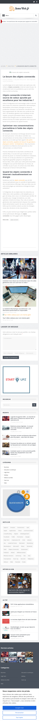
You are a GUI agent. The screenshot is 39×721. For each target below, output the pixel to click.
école (23, 562)
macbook (21, 543)
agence (6, 527)
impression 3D (16, 540)
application (12, 530)
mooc (22, 546)
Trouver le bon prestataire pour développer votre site (20, 635)
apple (5, 530)
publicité (6, 552)
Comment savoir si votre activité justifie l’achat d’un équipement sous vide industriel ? (22, 452)
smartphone (7, 559)
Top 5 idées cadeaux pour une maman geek (16, 318)
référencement (21, 552)
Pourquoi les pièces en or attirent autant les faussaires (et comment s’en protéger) (23, 444)
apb (28, 527)
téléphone (30, 559)
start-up (15, 559)
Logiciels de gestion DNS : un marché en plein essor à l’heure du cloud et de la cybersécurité (22, 418)
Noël (5, 549)
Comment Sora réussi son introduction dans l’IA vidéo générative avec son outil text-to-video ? (19, 281)
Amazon (12, 527)
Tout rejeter (19, 717)
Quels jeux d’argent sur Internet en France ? (23, 612)
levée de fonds (12, 543)
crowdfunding (8, 533)
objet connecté (14, 219)
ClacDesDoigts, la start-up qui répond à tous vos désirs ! (22, 627)
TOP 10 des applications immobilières (22, 604)
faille (13, 537)
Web (5, 483)
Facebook (6, 537)
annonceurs (20, 527)
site (29, 555)
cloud (19, 530)
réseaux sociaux (8, 555)
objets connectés (20, 180)
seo (24, 555)
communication (28, 530)
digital (16, 533)
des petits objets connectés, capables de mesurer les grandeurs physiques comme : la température (19, 142)
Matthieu (10, 79)
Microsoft (16, 546)
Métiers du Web (8, 477)
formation (20, 537)
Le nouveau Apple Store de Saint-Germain (23, 619)
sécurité (23, 559)
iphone (29, 540)
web (11, 562)
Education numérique (10, 470)
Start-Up (6, 480)
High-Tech (32, 79)
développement (24, 533)
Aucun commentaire (8, 81)
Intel (23, 540)
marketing (30, 543)
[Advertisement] (19, 44)
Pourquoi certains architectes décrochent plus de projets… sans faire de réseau (23, 436)
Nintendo (29, 546)
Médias (6, 475)
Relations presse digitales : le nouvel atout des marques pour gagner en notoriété (21, 427)
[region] (19, 704)
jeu (5, 543)
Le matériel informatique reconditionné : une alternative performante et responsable (17, 309)
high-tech (6, 540)
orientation (24, 549)
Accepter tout (19, 708)
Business (6, 467)
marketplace (7, 546)
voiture (6, 562)
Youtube (17, 562)
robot (13, 552)
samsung (18, 555)
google (27, 537)
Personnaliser (19, 712)
